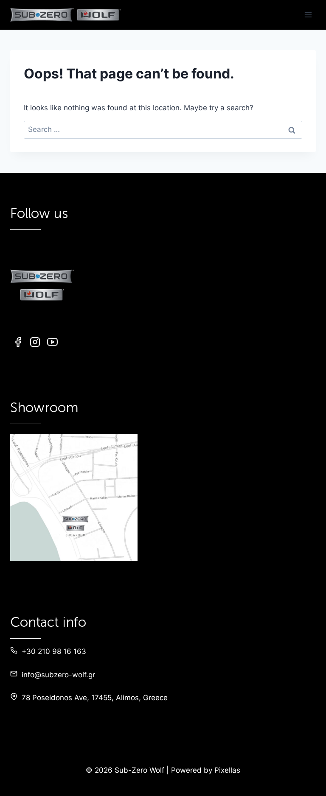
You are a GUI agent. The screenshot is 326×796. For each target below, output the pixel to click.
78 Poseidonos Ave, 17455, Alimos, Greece (95, 697)
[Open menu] (308, 14)
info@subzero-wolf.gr (58, 674)
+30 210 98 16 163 (54, 651)
